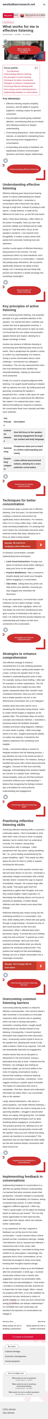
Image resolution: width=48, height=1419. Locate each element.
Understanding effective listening (17, 74)
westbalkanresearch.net (19, 4)
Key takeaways (13, 71)
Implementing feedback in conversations (21, 92)
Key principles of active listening (17, 77)
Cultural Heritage (12, 1351)
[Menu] (44, 4)
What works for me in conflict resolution (24, 1392)
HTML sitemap (9, 1409)
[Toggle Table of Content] (35, 68)
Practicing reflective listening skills (18, 86)
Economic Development (15, 1356)
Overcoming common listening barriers (20, 89)
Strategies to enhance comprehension (19, 83)
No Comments (27, 34)
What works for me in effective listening (23, 15)
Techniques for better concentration (18, 80)
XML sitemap (8, 1413)
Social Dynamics (8, 22)
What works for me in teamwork (24, 1378)
